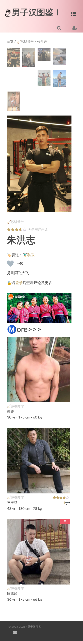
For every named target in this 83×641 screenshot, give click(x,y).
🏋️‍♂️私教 (29, 255)
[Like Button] (10, 263)
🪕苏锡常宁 (25, 42)
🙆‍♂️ (64, 578)
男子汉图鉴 (34, 626)
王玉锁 (12, 502)
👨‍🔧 (64, 396)
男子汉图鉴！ (37, 13)
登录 (19, 283)
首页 (10, 42)
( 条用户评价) (38, 229)
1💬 (66, 502)
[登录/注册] (75, 27)
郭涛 (10, 411)
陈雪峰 (12, 594)
